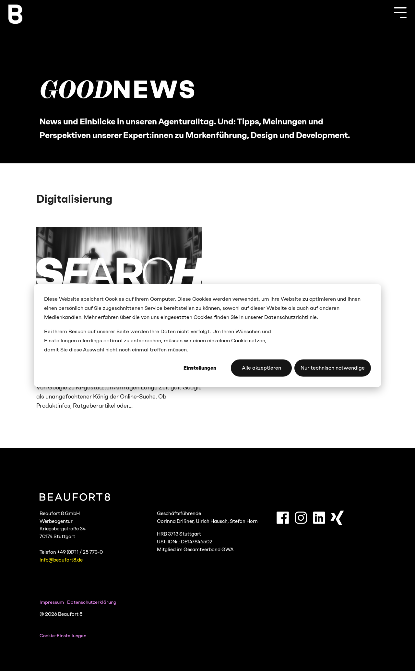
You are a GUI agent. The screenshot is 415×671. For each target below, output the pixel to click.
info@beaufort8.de (61, 560)
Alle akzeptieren (261, 368)
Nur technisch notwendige (333, 368)
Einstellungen (200, 368)
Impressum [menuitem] (52, 602)
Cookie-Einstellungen (63, 636)
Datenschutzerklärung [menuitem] (91, 602)
